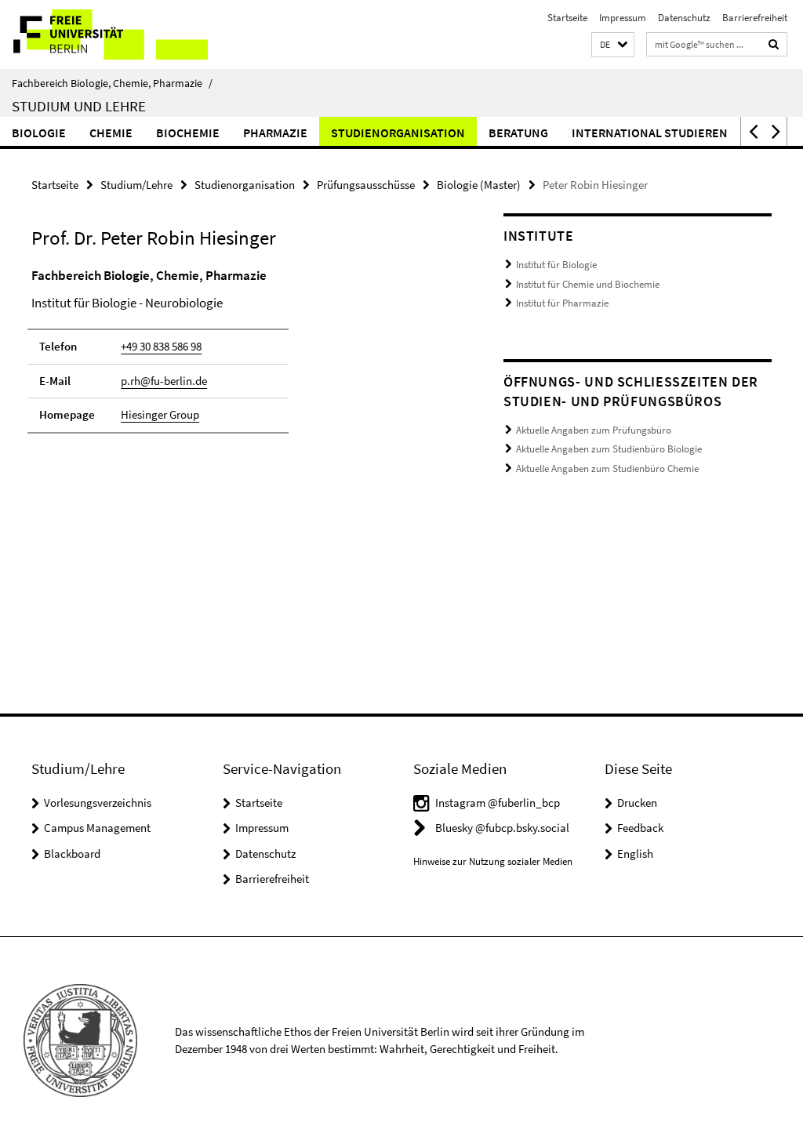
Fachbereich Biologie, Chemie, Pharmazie (112, 83)
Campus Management (97, 827)
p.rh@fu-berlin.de (164, 380)
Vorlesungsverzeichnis (97, 802)
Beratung (518, 132)
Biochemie (188, 132)
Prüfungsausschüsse (366, 184)
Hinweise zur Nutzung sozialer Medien (492, 861)
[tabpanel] (242, 357)
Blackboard (72, 853)
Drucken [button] (637, 802)
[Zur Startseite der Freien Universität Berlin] (104, 34)
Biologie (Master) (479, 184)
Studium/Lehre (136, 184)
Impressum (622, 17)
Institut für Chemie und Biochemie (587, 284)
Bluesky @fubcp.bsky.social (502, 827)
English (635, 853)
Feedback (640, 827)
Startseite (567, 17)
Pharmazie (275, 132)
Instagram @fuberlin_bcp (497, 802)
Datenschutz (684, 17)
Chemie (111, 132)
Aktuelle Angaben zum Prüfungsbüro (593, 430)
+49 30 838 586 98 (161, 346)
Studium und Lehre (79, 105)
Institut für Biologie (556, 264)
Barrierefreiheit (754, 17)
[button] (612, 45)
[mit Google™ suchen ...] (774, 44)
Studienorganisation (398, 132)
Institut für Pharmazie (562, 303)
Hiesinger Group (160, 414)
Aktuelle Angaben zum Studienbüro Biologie (609, 449)
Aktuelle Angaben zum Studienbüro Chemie (607, 468)
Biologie (39, 132)
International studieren (650, 132)
